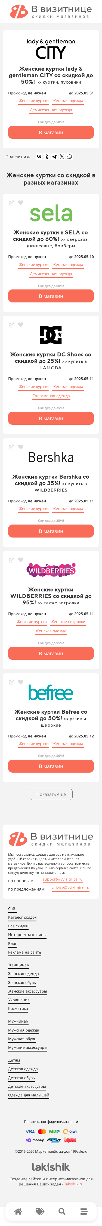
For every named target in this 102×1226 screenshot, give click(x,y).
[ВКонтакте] (39, 156)
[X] (62, 156)
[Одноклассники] (47, 156)
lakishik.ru (74, 1184)
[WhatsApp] (69, 156)
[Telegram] (54, 156)
